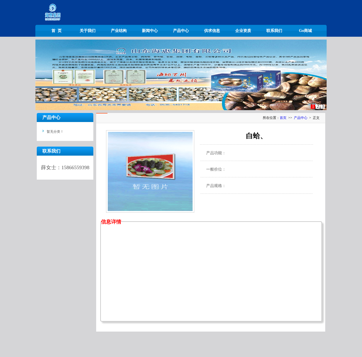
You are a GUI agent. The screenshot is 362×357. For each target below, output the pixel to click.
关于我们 (88, 31)
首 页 (56, 31)
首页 (283, 118)
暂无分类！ (55, 132)
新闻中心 (150, 31)
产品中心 (181, 31)
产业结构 (119, 31)
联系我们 (274, 31)
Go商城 (305, 31)
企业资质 (243, 31)
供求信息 (212, 31)
